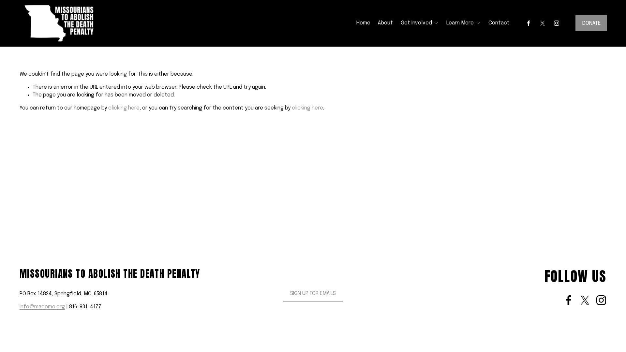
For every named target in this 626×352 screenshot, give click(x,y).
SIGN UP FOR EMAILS (313, 293)
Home (363, 23)
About (385, 23)
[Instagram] (556, 23)
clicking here (124, 108)
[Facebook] (528, 23)
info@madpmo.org (42, 307)
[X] (542, 23)
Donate (591, 23)
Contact (499, 23)
